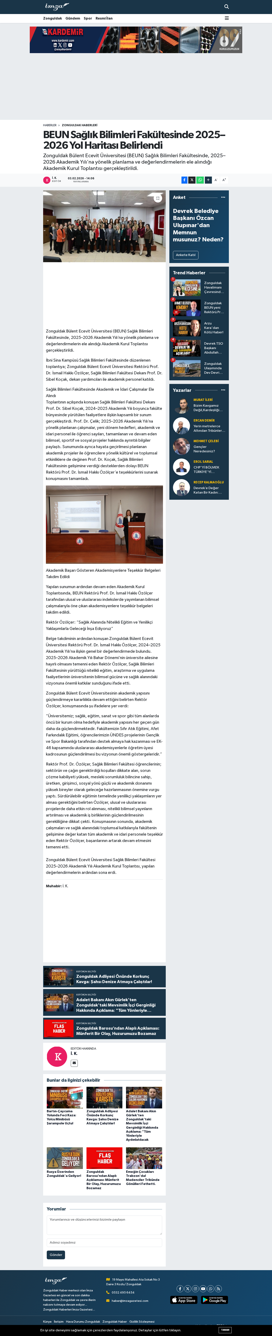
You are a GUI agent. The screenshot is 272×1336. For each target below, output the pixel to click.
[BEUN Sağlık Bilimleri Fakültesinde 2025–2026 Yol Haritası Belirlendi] (104, 226)
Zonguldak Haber (114, 1321)
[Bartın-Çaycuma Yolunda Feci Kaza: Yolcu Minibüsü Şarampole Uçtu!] (65, 1097)
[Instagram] (195, 1288)
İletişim (59, 1321)
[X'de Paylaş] (192, 180)
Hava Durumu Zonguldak (83, 1321)
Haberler (50, 125)
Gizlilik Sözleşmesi (141, 1321)
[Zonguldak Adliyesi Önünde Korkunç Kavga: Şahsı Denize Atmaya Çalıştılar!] (104, 1097)
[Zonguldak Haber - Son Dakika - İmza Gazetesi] (59, 7)
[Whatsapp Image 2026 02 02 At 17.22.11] (104, 524)
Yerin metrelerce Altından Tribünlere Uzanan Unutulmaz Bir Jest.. (209, 429)
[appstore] (183, 1300)
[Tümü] (223, 197)
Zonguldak (52, 18)
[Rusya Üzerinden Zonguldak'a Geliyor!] (65, 1158)
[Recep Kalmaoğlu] (181, 487)
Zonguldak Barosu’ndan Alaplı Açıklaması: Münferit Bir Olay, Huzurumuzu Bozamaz (103, 1180)
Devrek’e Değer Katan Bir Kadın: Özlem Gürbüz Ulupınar (206, 490)
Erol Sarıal (203, 461)
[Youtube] (203, 1288)
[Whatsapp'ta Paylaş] (200, 180)
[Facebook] (180, 1288)
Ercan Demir (204, 420)
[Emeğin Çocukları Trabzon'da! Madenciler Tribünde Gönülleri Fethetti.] (144, 1158)
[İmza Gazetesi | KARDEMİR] (136, 40)
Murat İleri (203, 400)
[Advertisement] (136, 86)
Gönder (56, 1255)
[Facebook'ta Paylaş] (184, 180)
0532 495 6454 (123, 1292)
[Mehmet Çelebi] (181, 446)
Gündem (72, 18)
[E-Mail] (74, 1063)
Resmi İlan (104, 18)
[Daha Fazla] (208, 180)
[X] (187, 1288)
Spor (88, 18)
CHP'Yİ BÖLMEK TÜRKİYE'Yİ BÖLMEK (206, 470)
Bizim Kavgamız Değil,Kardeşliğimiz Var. (209, 408)
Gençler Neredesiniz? (204, 449)
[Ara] (226, 7)
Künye (47, 1321)
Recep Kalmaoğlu (209, 482)
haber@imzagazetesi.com (130, 1300)
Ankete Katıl (186, 255)
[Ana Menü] (227, 18)
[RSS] (218, 1288)
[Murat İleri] (181, 405)
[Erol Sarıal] (181, 467)
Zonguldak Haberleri (79, 125)
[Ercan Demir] (181, 425)
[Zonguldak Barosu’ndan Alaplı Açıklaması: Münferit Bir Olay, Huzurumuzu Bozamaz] (104, 1158)
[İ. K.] (57, 1056)
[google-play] (214, 1300)
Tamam (225, 1330)
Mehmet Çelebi (206, 441)
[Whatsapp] (210, 1288)
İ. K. (74, 1054)
